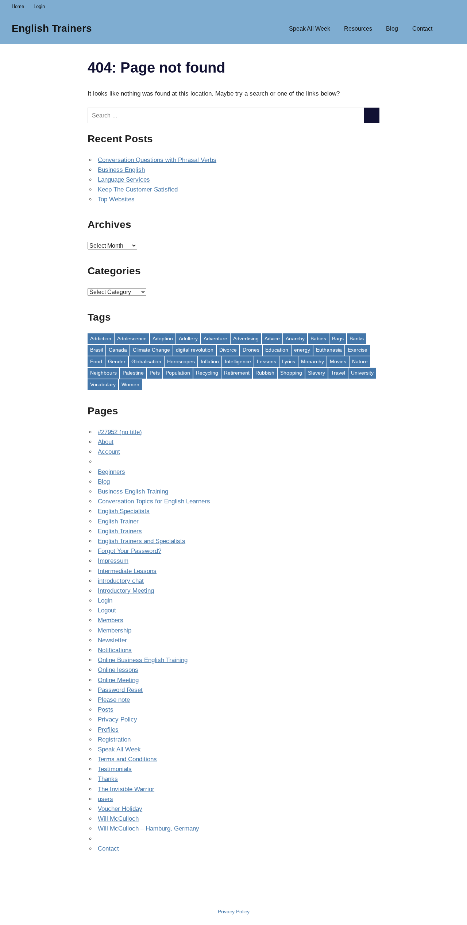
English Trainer (118, 521)
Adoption (163, 338)
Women (130, 384)
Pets (155, 373)
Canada (118, 350)
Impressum (113, 560)
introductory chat (121, 580)
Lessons (266, 361)
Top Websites (116, 199)
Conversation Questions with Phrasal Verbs (157, 159)
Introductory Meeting (126, 590)
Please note (114, 699)
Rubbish (264, 373)
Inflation (210, 361)
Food (96, 361)
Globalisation (146, 361)
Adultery (188, 338)
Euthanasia (329, 350)
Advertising (246, 338)
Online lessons (118, 669)
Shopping (291, 373)
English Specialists (124, 511)
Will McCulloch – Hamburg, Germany (148, 828)
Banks (357, 338)
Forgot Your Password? (129, 550)
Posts (105, 709)
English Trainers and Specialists (141, 541)
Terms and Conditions (127, 759)
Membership (114, 630)
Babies (318, 338)
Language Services (124, 179)
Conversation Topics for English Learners (154, 501)
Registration (114, 739)
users (105, 799)
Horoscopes (181, 361)
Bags (338, 338)
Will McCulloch (118, 818)
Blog (392, 29)
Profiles (108, 729)
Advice (272, 338)
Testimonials (115, 769)
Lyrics (288, 361)
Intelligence (238, 361)
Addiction (100, 338)
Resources (358, 29)
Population (178, 373)
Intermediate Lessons (127, 571)
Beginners (111, 471)
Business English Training (133, 491)
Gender (117, 361)
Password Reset (120, 689)
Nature (360, 361)
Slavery (316, 373)
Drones (251, 350)
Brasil (96, 350)
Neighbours (103, 373)
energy (302, 350)
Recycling (207, 373)
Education (276, 350)
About (105, 441)
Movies (338, 361)
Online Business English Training (143, 660)
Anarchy (295, 338)
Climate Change (151, 350)
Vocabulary (103, 384)
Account (109, 451)
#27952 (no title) (120, 432)
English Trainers (52, 28)
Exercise (357, 350)
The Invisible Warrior (126, 789)
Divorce (228, 350)
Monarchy (312, 361)
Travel (338, 373)
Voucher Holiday (120, 808)
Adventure (215, 338)
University (362, 373)
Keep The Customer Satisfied (138, 189)
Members (110, 620)
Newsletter (112, 640)
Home (18, 6)
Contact (422, 29)
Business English (121, 169)
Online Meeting (118, 680)
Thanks (108, 778)
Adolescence (132, 338)
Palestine (133, 373)
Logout (107, 610)
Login (39, 6)
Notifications (115, 650)
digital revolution (194, 350)
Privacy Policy (117, 719)
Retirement (237, 373)
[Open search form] (447, 28)
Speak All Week (309, 29)
